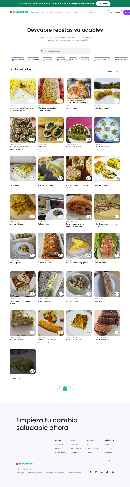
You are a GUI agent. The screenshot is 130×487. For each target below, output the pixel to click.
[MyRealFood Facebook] (90, 472)
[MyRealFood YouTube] (113, 472)
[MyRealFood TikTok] (107, 472)
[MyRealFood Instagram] (96, 472)
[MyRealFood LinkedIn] (102, 472)
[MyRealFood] (19, 12)
